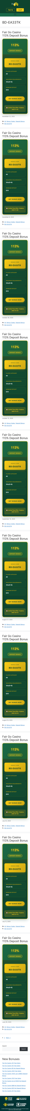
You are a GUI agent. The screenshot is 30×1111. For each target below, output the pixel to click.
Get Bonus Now (15, 99)
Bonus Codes (11, 121)
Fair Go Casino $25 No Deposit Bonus (14, 1088)
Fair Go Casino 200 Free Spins (11, 1071)
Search (4, 1046)
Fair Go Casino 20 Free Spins (11, 1091)
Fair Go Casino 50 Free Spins (11, 1066)
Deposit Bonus (20, 121)
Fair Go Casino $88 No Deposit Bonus (14, 1085)
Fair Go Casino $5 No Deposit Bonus (13, 1068)
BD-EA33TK (8, 123)
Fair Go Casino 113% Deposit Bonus (15, 34)
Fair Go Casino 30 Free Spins (11, 1063)
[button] (15, 14)
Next (8, 1038)
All (5, 121)
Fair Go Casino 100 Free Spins (11, 1078)
